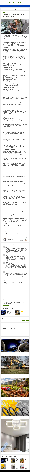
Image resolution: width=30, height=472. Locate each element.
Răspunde (6, 252)
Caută (3, 318)
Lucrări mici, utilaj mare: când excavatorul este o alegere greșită (24, 313)
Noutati (4, 12)
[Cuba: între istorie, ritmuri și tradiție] (15, 387)
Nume (4, 293)
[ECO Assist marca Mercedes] (3, 312)
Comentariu (5, 283)
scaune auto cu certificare (9, 55)
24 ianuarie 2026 (10, 314)
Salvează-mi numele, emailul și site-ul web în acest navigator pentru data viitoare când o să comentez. (14, 303)
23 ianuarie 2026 (24, 314)
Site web (4, 299)
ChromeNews (17, 471)
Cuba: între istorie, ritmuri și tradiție (6, 330)
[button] (1, 6)
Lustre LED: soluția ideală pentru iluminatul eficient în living (9, 335)
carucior (10, 103)
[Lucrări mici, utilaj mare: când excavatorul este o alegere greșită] (17, 312)
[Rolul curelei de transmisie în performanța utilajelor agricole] (15, 408)
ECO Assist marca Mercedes (9, 313)
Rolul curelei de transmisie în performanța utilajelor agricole (8, 468)
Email (4, 296)
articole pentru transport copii (18, 217)
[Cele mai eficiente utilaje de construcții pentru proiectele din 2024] (22, 466)
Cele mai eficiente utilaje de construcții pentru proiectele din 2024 (26, 468)
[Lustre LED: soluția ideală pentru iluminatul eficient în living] (15, 435)
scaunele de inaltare (22, 141)
